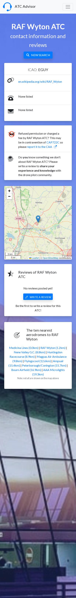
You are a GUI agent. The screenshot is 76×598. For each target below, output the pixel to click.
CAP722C (52, 142)
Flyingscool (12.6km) (37, 361)
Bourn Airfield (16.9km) (26, 370)
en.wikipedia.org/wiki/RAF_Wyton (40, 81)
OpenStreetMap (50, 257)
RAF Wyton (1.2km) (52, 347)
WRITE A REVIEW (40, 297)
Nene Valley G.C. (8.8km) (29, 352)
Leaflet (35, 257)
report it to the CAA (39, 146)
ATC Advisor (25, 6)
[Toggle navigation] (68, 6)
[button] (38, 219)
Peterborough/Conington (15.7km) (44, 365)
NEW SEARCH (40, 55)
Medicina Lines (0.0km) (23, 347)
